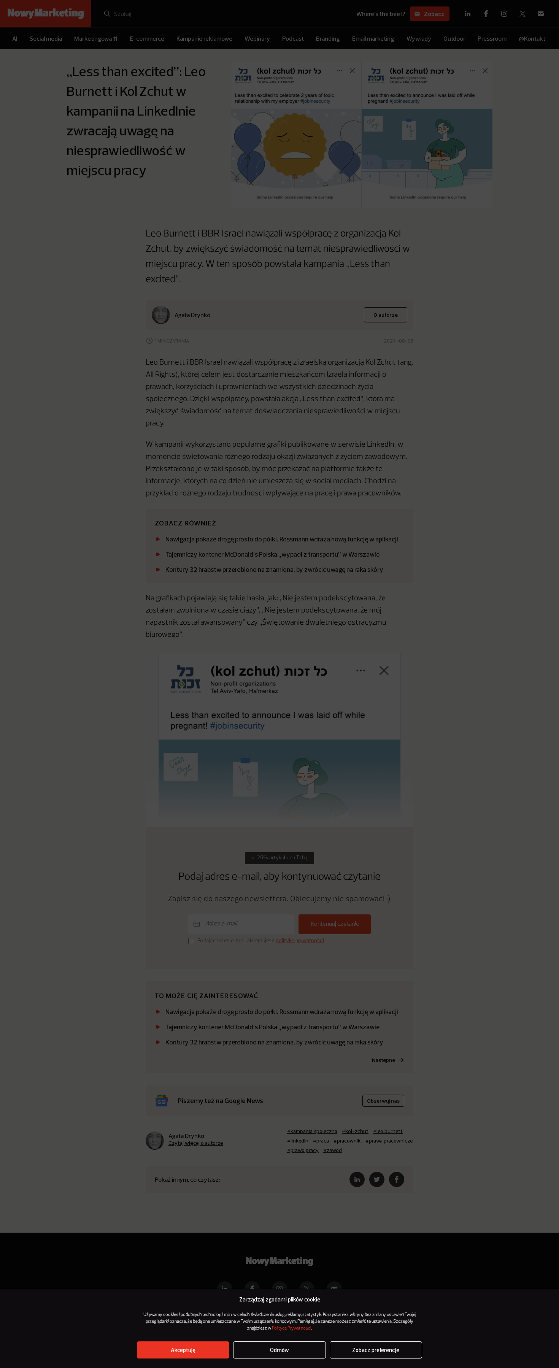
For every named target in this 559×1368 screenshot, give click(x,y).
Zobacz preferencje (375, 1350)
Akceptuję (183, 1350)
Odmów (279, 1350)
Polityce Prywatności (291, 1328)
